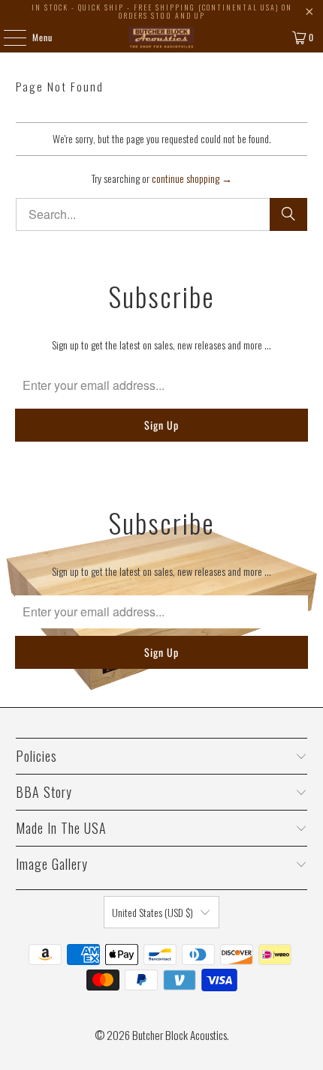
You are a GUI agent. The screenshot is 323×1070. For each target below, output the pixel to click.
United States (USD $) (152, 912)
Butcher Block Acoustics (179, 1035)
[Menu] (7, 37)
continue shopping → (192, 178)
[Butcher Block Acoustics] (162, 37)
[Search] (288, 214)
